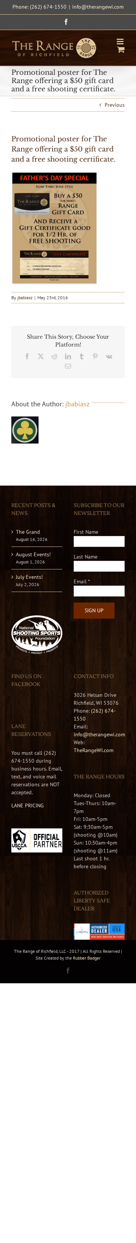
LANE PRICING (27, 805)
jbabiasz (24, 297)
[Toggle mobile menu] (121, 41)
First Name (86, 531)
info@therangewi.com (98, 6)
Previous (115, 104)
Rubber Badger (86, 958)
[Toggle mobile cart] (121, 49)
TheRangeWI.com (93, 750)
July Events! (29, 577)
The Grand (28, 531)
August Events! (33, 554)
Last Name (85, 556)
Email (82, 581)
